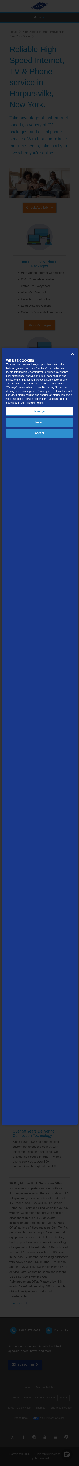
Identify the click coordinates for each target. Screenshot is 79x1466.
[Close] (72, 354)
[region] (40, 736)
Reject (39, 422)
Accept (39, 433)
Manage (39, 411)
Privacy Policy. (34, 402)
